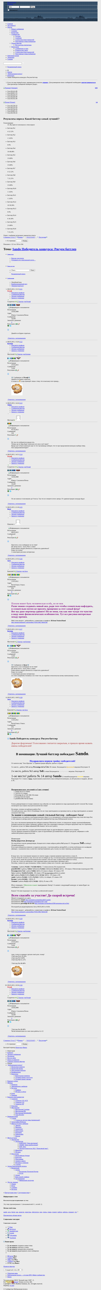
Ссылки (18, 1164)
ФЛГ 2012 (22, 1147)
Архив (17, 1170)
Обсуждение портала (18, 1070)
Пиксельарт (19, 1131)
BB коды (10, 1256)
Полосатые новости (18, 1067)
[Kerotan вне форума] (23, 354)
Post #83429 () (12, 95)
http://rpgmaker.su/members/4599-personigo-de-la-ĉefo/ (52, 903)
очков (49, 1212)
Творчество (15, 1139)
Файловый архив (13, 55)
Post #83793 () (12, 107)
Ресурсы (14, 1088)
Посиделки (15, 1154)
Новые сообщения (17, 29)
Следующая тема (23, 1192)
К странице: (11, 241)
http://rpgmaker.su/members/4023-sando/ (38, 900)
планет (54, 1212)
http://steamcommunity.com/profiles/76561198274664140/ (29, 622)
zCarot (12, 1285)
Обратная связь (12, 1273)
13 (31, 237)
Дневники (10, 57)
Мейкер (10, 1083)
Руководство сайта (21, 50)
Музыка (18, 1152)
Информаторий (12, 1116)
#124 (20, 454)
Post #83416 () (12, 91)
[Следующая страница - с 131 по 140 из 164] (37, 237)
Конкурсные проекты (22, 1076)
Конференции (16, 1072)
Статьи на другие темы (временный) (27, 1120)
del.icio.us (12, 1229)
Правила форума (9, 1266)
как (17, 1212)
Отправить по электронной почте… (23, 260)
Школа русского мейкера (19, 1123)
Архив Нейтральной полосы (17, 1166)
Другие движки (12, 1182)
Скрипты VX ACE (21, 1100)
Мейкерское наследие (26, 1180)
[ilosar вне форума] (18, 524)
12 (29, 237)
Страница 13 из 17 (9, 237)
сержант (71, 1212)
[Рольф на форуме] (24, 301)
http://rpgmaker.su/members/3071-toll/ (35, 901)
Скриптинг (19, 1129)
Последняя (42, 237)
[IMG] (9, 1259)
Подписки (10, 1056)
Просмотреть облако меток (12, 1215)
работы (65, 1212)
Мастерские (15, 1107)
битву (13, 1212)
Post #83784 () (12, 109)
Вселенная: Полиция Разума (28, 1171)
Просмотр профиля (17, 293)
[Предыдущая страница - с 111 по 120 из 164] (23, 237)
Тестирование (20, 1178)
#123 (20, 403)
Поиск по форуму (13, 1060)
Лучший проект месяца (23, 1079)
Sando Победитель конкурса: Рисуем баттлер (44, 249)
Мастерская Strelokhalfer (23, 1113)
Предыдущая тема (11, 1192)
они (41, 1212)
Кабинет (10, 1052)
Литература (19, 1141)
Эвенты (18, 1125)
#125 (20, 507)
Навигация (15, 47)
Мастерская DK (20, 1111)
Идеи (13, 1093)
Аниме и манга (20, 1161)
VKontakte (13, 1235)
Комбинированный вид (19, 284)
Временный (15, 1168)
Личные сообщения (14, 1054)
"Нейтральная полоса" (14, 1065)
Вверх (25, 1047)
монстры (28, 1212)
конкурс (21, 1212)
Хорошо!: (14, 88)
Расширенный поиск (14, 67)
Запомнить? (13, 10)
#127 (20, 629)
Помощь (10, 4)
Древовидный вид (17, 286)
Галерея (10, 59)
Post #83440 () (12, 96)
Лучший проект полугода (24, 1077)
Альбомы (18, 38)
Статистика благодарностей (24, 40)
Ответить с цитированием (16, 338)
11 (28, 237)
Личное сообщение (17, 296)
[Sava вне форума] (21, 571)
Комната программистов (15, 1097)
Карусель (18, 1157)
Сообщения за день (21, 48)
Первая (20, 237)
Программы (19, 1159)
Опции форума (16, 43)
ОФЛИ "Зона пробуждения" (28, 1145)
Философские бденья (22, 1155)
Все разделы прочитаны (23, 45)
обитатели (35, 1212)
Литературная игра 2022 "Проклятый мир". (34, 1148)
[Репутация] (19, 324)
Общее (13, 1184)
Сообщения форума (18, 294)
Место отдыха (12, 1138)
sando (5, 1212)
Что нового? (11, 25)
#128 (20, 697)
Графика (18, 1090)
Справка (14, 31)
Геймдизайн (19, 1134)
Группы (18, 36)
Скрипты (14, 1099)
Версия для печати (17, 258)
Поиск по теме (11, 266)
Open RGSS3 (19, 1115)
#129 (20, 919)
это (76, 1212)
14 (32, 237)
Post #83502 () (12, 98)
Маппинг (18, 1127)
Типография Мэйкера (18, 1122)
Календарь (14, 32)
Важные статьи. (12, 1081)
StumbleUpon (13, 1231)
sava (9, 1212)
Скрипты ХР (19, 1104)
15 (34, 237)
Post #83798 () (12, 105)
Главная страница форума (16, 1061)
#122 (20, 342)
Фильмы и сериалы (21, 1163)
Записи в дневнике (17, 298)
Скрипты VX (19, 1102)
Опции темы (10, 254)
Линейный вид (16, 282)
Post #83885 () (12, 111)
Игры (13, 1186)
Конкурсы (14, 1074)
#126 (20, 559)
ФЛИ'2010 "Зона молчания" (28, 1143)
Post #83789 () (12, 113)
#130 (20, 985)
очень (45, 1212)
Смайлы (10, 1258)
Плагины (14, 1106)
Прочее (17, 1136)
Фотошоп (18, 1132)
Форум (9, 27)
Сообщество (15, 34)
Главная (10, 24)
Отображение (10, 278)
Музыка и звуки (20, 1092)
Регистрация (11, 2)
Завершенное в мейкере (19, 1086)
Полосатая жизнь (17, 1068)
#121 (20, 289)
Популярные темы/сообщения (25, 41)
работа (60, 1212)
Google (11, 1233)
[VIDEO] (10, 1261)
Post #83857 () (12, 93)
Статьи (13, 1118)
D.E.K (21, 1173)
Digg (11, 1227)
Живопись (18, 1150)
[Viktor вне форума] (18, 420)
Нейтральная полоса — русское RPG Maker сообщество (26, 1275)
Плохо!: (12, 102)
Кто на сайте (11, 1058)
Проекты (14, 1084)
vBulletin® (14, 1282)
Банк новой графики (22, 1177)
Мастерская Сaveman (22, 1109)
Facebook (13, 1238)
